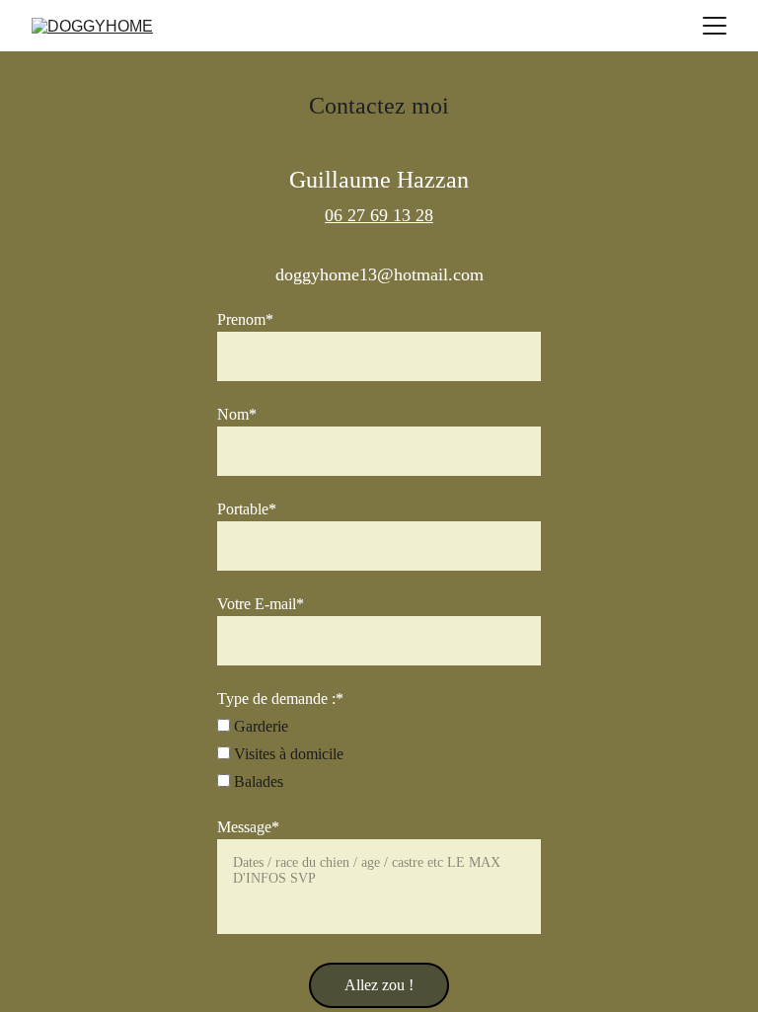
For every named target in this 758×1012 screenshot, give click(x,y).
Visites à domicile (286, 753)
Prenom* (245, 319)
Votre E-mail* (260, 603)
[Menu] (714, 26)
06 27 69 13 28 (379, 215)
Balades (256, 781)
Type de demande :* (280, 698)
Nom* (237, 414)
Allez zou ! (379, 984)
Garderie (259, 726)
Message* (248, 826)
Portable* (246, 509)
